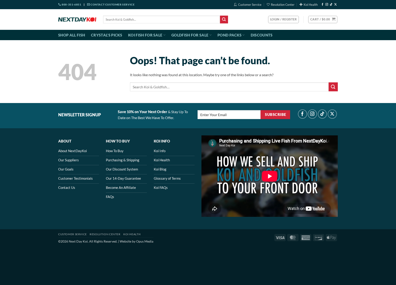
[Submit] (224, 19)
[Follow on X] (335, 4)
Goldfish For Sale (189, 35)
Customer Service (249, 4)
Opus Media (144, 241)
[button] (322, 19)
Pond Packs (229, 35)
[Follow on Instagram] (326, 4)
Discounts (262, 35)
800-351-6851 (71, 4)
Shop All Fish (71, 35)
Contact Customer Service (112, 4)
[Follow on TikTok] (331, 4)
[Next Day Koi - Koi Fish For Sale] (77, 19)
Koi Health (311, 4)
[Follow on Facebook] (322, 4)
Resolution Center (282, 4)
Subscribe (275, 114)
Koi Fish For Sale (145, 35)
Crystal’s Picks (106, 35)
